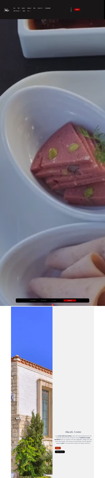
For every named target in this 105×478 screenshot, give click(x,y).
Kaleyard (29, 8)
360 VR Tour (16, 10)
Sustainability (47, 8)
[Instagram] (71, 8)
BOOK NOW (70, 300)
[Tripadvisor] (71, 9)
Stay (14, 8)
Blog (34, 8)
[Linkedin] (71, 11)
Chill (18, 8)
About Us (40, 8)
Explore (23, 8)
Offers (24, 10)
